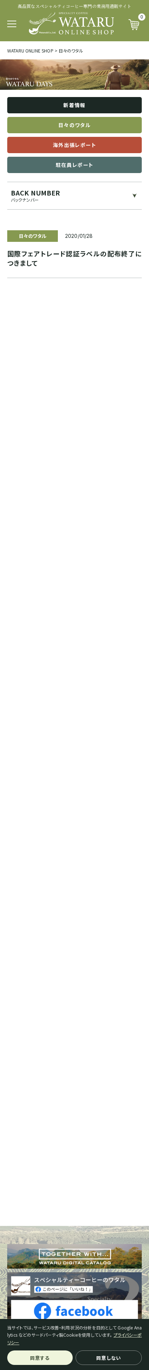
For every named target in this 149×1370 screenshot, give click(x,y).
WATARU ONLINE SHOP (30, 50)
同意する (40, 1357)
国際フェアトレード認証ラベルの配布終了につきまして (74, 258)
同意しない (108, 1357)
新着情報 (74, 105)
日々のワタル (74, 125)
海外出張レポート (74, 144)
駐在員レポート (75, 164)
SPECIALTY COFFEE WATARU (71, 23)
